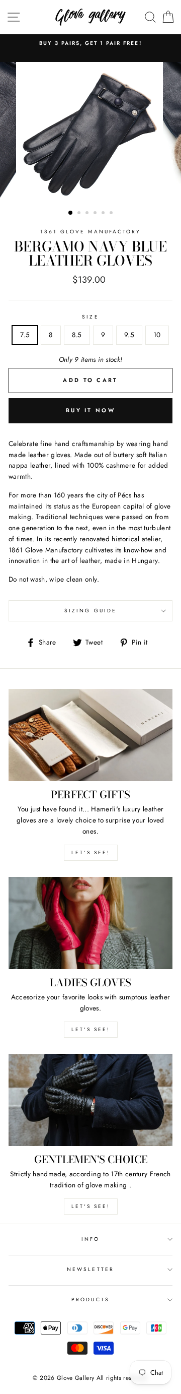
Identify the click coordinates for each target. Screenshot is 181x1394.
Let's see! (90, 852)
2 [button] (79, 213)
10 (157, 335)
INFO (90, 1239)
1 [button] (70, 213)
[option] (90, 43)
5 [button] (104, 213)
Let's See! (90, 1029)
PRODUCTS (90, 1299)
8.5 (77, 335)
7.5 (25, 335)
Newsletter (90, 1269)
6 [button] (112, 213)
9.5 (129, 335)
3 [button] (87, 213)
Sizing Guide (90, 610)
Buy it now (90, 410)
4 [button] (96, 213)
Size (90, 317)
